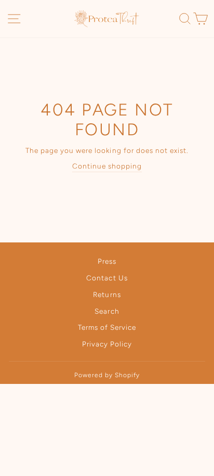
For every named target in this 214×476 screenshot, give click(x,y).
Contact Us (106, 278)
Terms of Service (107, 327)
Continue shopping (107, 166)
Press (107, 261)
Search (107, 311)
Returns (107, 294)
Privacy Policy (107, 344)
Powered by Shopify (107, 375)
